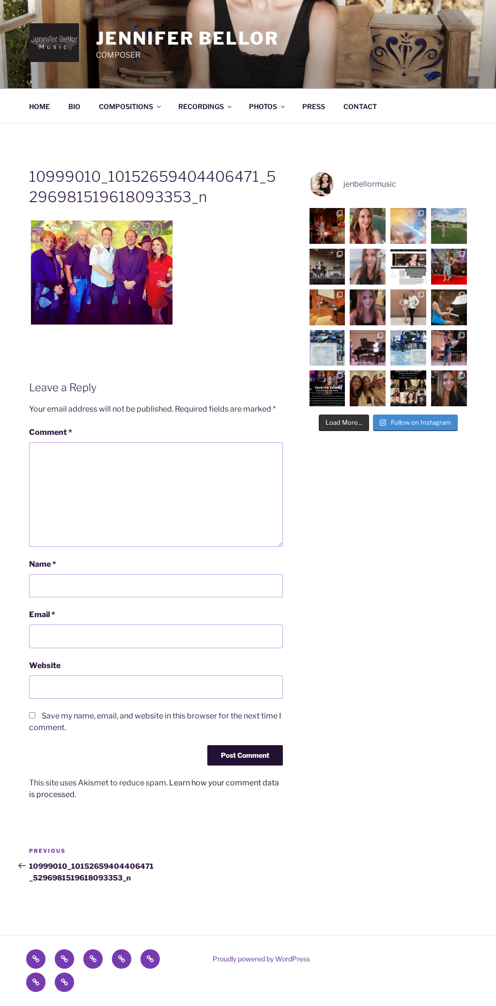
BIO (74, 106)
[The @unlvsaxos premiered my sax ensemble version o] (408, 307)
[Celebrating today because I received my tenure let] (449, 388)
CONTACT (360, 106)
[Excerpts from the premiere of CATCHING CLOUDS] (368, 348)
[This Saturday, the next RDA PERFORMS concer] (408, 388)
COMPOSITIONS (126, 106)
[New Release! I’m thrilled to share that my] (327, 348)
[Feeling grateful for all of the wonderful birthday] (368, 307)
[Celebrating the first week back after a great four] (327, 226)
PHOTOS (263, 106)
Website (45, 665)
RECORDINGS (201, 106)
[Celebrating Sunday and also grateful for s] (368, 226)
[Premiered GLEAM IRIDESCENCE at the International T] (327, 307)
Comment (50, 432)
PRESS (313, 106)
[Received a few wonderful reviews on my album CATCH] (408, 267)
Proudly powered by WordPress (261, 959)
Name (42, 564)
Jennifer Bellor (187, 38)
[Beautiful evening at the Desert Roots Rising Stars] (449, 267)
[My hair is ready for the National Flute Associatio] (368, 267)
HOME (39, 106)
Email (42, 614)
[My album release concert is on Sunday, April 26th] (408, 348)
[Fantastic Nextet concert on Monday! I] (449, 348)
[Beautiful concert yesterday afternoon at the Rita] (368, 388)
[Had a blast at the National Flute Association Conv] (327, 267)
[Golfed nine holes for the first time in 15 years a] (449, 226)
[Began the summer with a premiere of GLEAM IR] (408, 226)
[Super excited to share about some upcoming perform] (327, 388)
